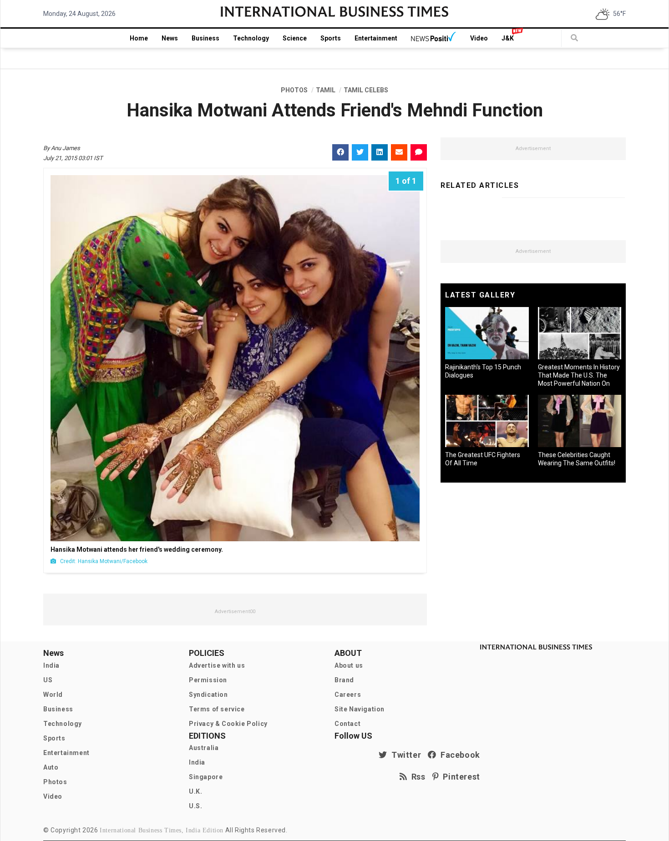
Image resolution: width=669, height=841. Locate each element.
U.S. (195, 806)
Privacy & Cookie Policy (228, 723)
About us (348, 665)
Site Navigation (359, 709)
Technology (251, 38)
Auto (50, 767)
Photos (55, 782)
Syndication (208, 694)
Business (205, 38)
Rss (416, 776)
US (47, 680)
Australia (203, 747)
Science (295, 38)
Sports (330, 38)
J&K (508, 38)
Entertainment (376, 38)
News (170, 38)
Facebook (458, 755)
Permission (208, 680)
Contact (347, 723)
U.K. (195, 791)
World (53, 694)
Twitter (404, 755)
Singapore (206, 777)
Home (139, 38)
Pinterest (459, 776)
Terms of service (217, 709)
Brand (344, 680)
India (51, 665)
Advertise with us (217, 665)
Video (479, 38)
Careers (347, 694)
